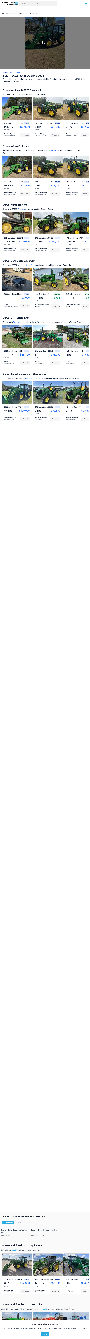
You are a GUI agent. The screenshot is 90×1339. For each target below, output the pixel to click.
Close (45, 1334)
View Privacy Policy (80, 1328)
